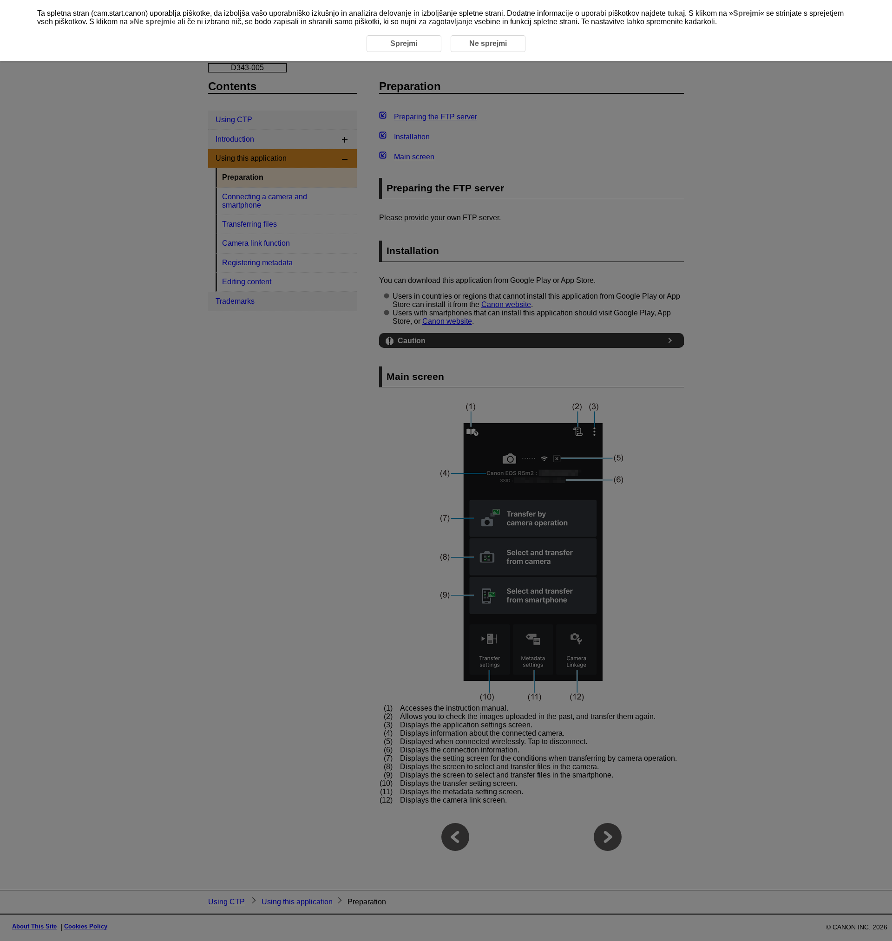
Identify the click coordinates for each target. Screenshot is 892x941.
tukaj (676, 13)
